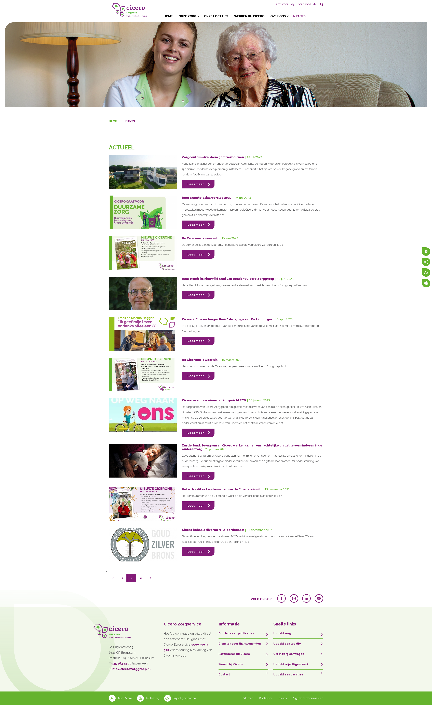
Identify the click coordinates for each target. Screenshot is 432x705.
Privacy (282, 698)
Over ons (278, 16)
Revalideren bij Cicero (234, 654)
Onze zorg (187, 16)
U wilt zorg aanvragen (288, 654)
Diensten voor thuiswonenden (240, 643)
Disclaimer (265, 698)
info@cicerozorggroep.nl (131, 669)
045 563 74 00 (121, 663)
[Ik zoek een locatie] (426, 252)
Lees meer (195, 184)
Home (168, 16)
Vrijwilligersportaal (184, 698)
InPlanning (152, 698)
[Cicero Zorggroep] (130, 9)
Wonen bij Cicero (231, 664)
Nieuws (299, 16)
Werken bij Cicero (249, 16)
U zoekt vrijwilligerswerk (290, 664)
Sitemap (248, 698)
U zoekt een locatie (287, 643)
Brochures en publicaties (236, 633)
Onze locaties (216, 16)
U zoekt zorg (282, 633)
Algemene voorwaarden (308, 698)
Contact (224, 674)
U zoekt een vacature (288, 674)
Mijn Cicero (125, 698)
